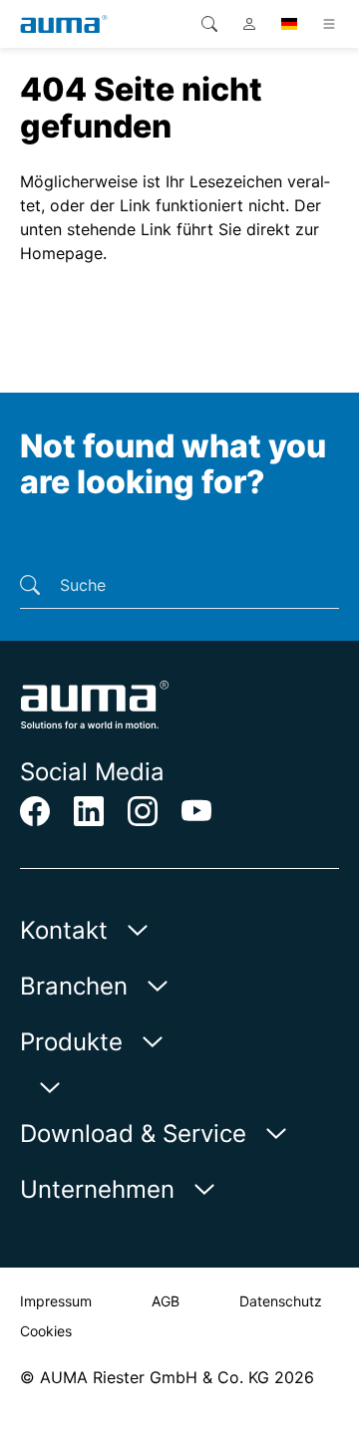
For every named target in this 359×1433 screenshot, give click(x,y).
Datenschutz (280, 1300)
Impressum (56, 1300)
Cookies (46, 1330)
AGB (166, 1300)
